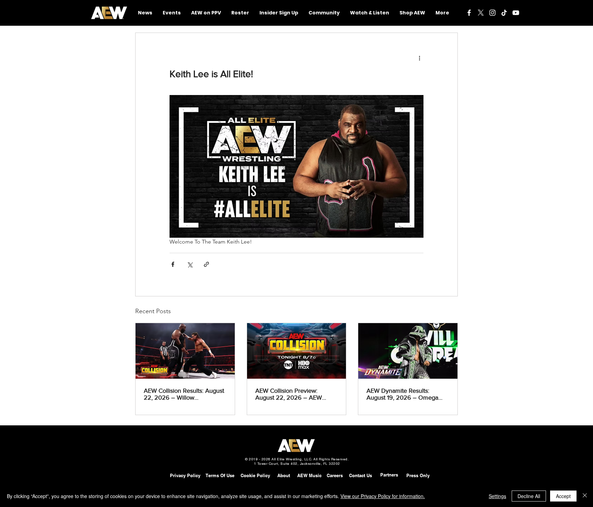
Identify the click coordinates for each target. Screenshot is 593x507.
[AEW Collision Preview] (296, 351)
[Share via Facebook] (173, 264)
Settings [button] (497, 496)
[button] (324, 13)
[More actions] (419, 58)
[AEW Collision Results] (185, 351)
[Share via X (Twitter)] (189, 264)
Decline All (529, 496)
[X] (481, 13)
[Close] (585, 496)
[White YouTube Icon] (516, 13)
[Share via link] (206, 264)
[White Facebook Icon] (469, 13)
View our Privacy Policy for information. (382, 496)
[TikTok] (504, 13)
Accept (563, 496)
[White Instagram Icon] (492, 13)
